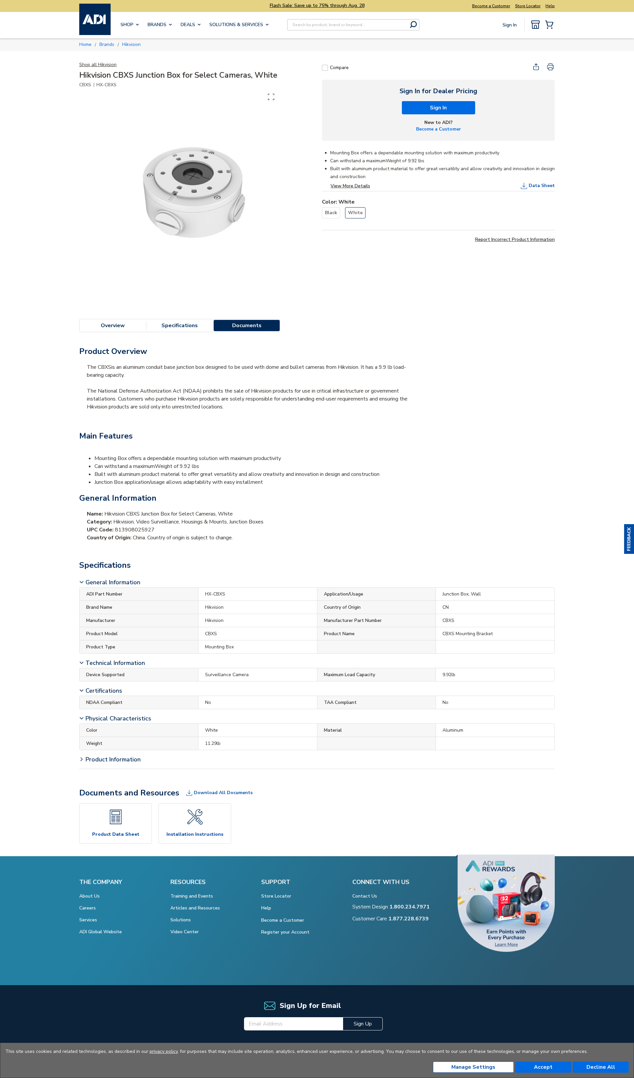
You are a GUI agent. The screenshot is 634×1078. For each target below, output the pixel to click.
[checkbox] (325, 68)
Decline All (600, 1067)
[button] (629, 539)
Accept (543, 1067)
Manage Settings (473, 1067)
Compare (339, 67)
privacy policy (164, 1051)
